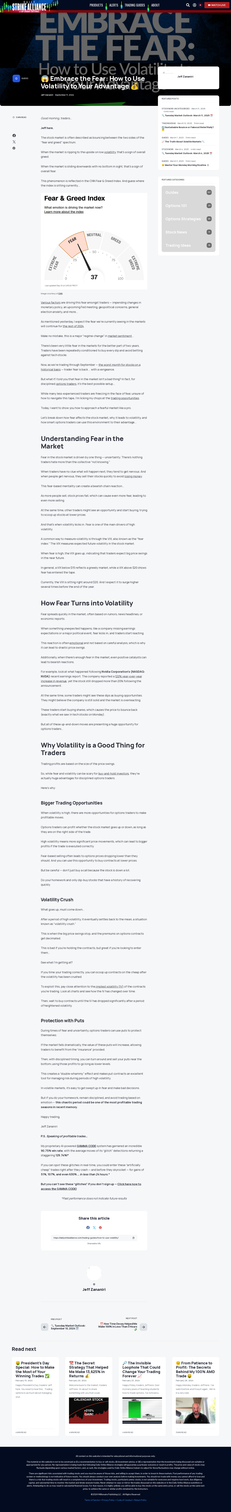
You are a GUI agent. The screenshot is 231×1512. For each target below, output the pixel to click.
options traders (66, 384)
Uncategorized (182, 108)
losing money (133, 476)
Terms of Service (92, 1500)
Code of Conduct (124, 1500)
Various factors (50, 302)
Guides (24, 78)
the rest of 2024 (73, 326)
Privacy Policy (108, 1500)
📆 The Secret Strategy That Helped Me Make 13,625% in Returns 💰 (88, 1369)
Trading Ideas (169, 123)
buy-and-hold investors (113, 773)
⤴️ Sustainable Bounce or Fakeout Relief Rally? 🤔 (188, 128)
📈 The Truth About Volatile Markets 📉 (183, 141)
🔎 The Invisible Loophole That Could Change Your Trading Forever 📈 (141, 1369)
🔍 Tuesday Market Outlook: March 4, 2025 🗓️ (187, 153)
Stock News (167, 108)
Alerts (113, 5)
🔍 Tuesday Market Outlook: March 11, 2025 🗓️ (187, 115)
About (155, 5)
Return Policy (140, 1500)
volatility (110, 152)
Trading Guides (135, 5)
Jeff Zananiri (93, 1289)
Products (96, 5)
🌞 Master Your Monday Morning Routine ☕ (185, 165)
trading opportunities (125, 398)
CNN (60, 293)
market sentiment (120, 336)
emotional (76, 643)
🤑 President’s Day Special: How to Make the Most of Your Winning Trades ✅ (35, 1369)
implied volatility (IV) (109, 986)
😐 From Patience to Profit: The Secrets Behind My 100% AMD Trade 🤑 (195, 1369)
